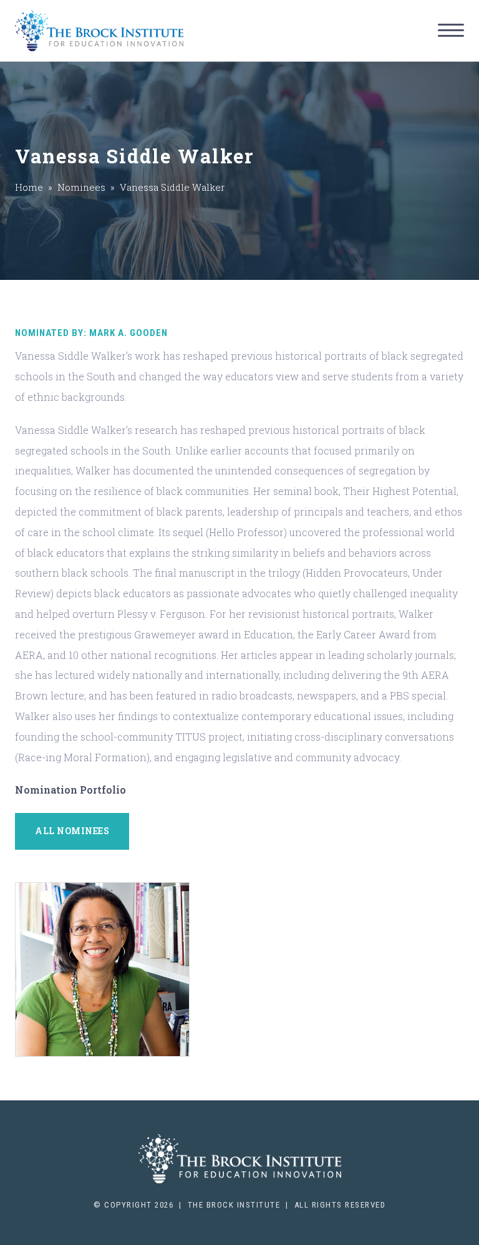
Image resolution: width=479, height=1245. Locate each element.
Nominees (81, 187)
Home (29, 187)
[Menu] (451, 30)
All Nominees (72, 831)
